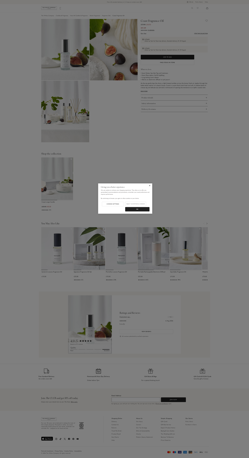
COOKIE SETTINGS (113, 204)
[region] (125, 198)
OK (137, 209)
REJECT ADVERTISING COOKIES (135, 204)
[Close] (150, 185)
